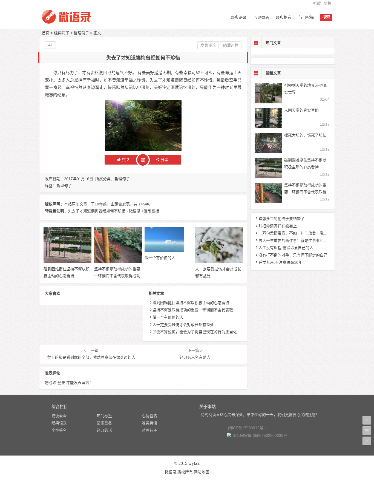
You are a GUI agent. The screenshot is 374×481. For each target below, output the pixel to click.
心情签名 (149, 416)
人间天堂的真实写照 (301, 110)
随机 (327, 3)
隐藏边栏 (230, 45)
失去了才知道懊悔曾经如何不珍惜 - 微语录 (104, 211)
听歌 (317, 3)
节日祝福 (306, 17)
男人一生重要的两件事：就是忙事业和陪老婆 (296, 240)
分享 (164, 159)
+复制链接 (149, 211)
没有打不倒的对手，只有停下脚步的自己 (292, 255)
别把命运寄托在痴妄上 (277, 226)
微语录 (170, 472)
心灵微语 (261, 17)
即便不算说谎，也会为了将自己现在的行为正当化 (195, 332)
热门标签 (104, 416)
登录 (61, 382)
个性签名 (59, 430)
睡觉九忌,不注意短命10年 (280, 262)
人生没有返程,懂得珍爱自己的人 (285, 247)
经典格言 (283, 17)
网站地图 (201, 472)
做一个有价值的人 (160, 258)
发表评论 (208, 45)
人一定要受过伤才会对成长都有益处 (183, 324)
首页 (46, 33)
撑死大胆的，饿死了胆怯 (305, 135)
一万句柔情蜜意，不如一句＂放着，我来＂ (294, 233)
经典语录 (238, 17)
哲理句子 (81, 33)
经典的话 (104, 430)
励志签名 (104, 423)
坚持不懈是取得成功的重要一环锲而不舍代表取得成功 (198, 310)
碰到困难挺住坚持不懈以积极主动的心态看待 (191, 303)
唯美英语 (149, 423)
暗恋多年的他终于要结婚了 (281, 218)
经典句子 (61, 33)
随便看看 (59, 416)
